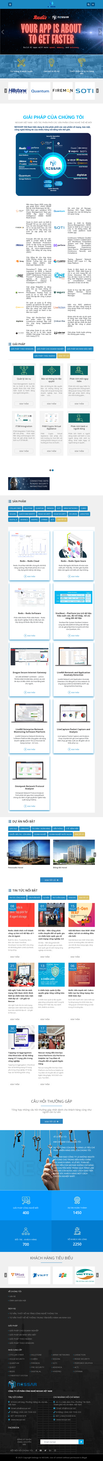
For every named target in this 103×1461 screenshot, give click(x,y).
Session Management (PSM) (51, 434)
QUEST (12, 1367)
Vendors (72, 897)
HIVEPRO (34, 519)
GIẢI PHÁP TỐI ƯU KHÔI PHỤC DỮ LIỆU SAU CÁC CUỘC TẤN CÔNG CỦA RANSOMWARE (23, 383)
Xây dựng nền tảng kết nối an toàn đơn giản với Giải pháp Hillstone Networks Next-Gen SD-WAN (51, 383)
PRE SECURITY (37, 1367)
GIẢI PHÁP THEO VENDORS (22, 349)
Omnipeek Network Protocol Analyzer (29, 787)
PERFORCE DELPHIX (83, 1363)
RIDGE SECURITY (44, 514)
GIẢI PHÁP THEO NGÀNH (44, 356)
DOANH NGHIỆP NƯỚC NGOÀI (60, 834)
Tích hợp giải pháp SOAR (79, 380)
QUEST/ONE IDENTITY (27, 514)
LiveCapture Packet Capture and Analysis (73, 730)
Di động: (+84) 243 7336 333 (23, 1412)
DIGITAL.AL (36, 1371)
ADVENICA (24, 519)
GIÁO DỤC (13, 828)
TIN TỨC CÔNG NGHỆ (17, 897)
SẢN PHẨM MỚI (34, 897)
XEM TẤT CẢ (50, 1121)
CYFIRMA (44, 519)
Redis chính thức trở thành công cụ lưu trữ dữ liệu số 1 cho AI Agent (21, 933)
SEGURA (13, 514)
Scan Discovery (79, 433)
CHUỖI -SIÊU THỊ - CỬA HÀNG (20, 834)
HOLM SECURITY (60, 514)
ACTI (52, 519)
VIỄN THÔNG (58, 828)
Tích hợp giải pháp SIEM (24, 434)
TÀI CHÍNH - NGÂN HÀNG (41, 828)
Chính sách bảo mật (17, 1300)
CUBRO (83, 508)
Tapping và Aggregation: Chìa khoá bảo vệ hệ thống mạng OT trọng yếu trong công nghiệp (20, 1056)
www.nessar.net (18, 1419)
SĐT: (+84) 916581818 (65, 1416)
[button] (50, 470)
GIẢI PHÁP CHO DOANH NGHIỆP (50, 349)
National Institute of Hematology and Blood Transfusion (75, 869)
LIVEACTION (84, 514)
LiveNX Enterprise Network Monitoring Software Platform (29, 730)
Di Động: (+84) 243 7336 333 (68, 1412)
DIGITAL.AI (13, 519)
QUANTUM (40, 508)
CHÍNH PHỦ (24, 828)
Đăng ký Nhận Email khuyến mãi (24, 1442)
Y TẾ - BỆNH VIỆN (72, 828)
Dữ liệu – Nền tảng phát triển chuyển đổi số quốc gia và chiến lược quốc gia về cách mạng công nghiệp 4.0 (51, 934)
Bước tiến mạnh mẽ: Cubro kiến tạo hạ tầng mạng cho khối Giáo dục (81, 993)
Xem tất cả (63, 356)
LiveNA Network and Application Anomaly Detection (73, 673)
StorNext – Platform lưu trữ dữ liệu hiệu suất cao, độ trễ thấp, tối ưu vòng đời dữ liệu (73, 615)
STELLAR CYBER (15, 508)
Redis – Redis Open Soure (73, 561)
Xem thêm (24, 411)
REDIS (12, 1371)
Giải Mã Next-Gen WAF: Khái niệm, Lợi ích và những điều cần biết (81, 933)
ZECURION (73, 514)
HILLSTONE (28, 508)
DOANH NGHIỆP (40, 834)
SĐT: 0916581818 (18, 1416)
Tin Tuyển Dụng (59, 897)
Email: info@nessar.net (21, 1408)
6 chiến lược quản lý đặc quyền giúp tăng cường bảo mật (51, 993)
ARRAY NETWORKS (71, 508)
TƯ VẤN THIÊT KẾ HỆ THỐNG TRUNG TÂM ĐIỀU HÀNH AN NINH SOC (40, 1317)
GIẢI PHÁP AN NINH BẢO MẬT (79, 349)
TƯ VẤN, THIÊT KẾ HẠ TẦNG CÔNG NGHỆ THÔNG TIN (33, 1313)
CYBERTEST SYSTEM (18, 1375)
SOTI (58, 508)
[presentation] (5, 91)
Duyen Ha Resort (17, 867)
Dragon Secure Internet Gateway (29, 672)
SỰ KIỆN (46, 897)
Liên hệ (12, 1296)
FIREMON (50, 508)
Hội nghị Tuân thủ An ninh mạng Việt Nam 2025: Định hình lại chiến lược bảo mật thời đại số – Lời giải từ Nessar (20, 996)
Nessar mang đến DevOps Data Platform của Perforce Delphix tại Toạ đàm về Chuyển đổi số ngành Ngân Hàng (51, 1058)
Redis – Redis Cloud (29, 561)
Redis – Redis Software (29, 613)
